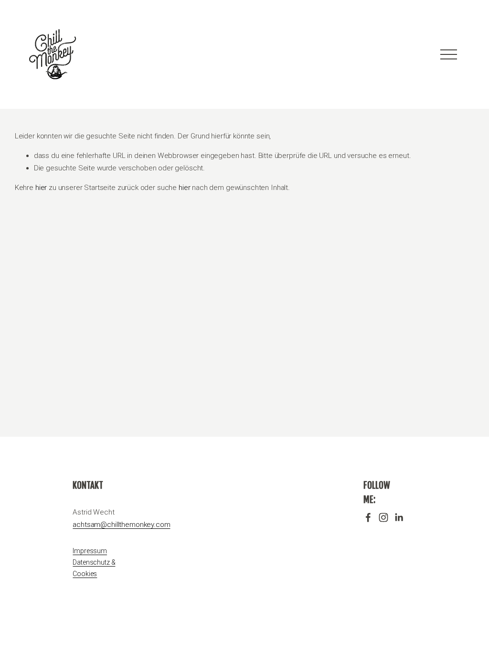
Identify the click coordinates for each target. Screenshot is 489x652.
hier (41, 187)
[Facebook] (368, 517)
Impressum (90, 551)
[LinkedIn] (399, 517)
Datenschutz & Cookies (94, 568)
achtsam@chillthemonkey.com (121, 524)
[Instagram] (383, 517)
